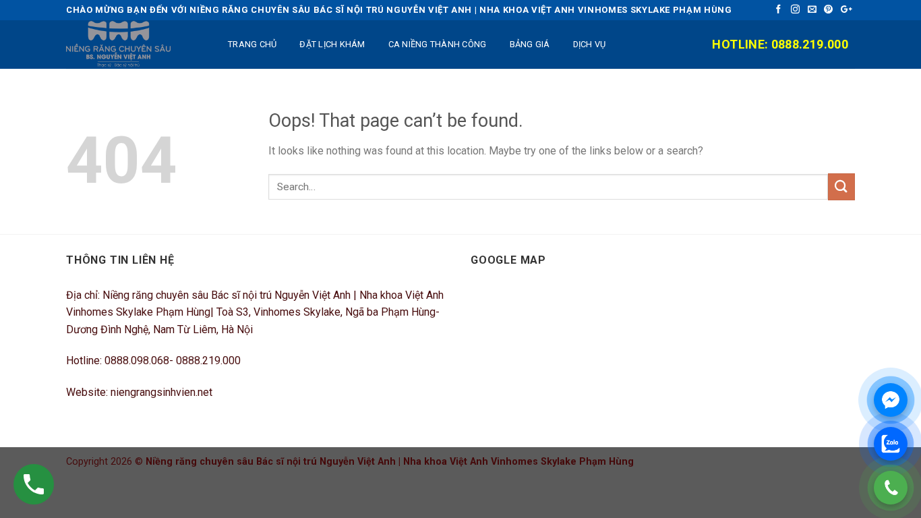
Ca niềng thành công (437, 44)
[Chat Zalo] (891, 444)
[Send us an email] (813, 10)
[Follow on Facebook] (779, 10)
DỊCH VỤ (589, 44)
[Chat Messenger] (891, 400)
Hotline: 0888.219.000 (780, 44)
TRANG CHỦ (252, 44)
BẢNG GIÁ (530, 44)
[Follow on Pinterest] (829, 10)
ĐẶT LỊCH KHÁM (332, 44)
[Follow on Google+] (846, 10)
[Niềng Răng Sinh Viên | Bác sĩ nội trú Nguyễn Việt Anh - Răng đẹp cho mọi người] (133, 44)
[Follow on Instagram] (796, 10)
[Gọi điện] (891, 488)
